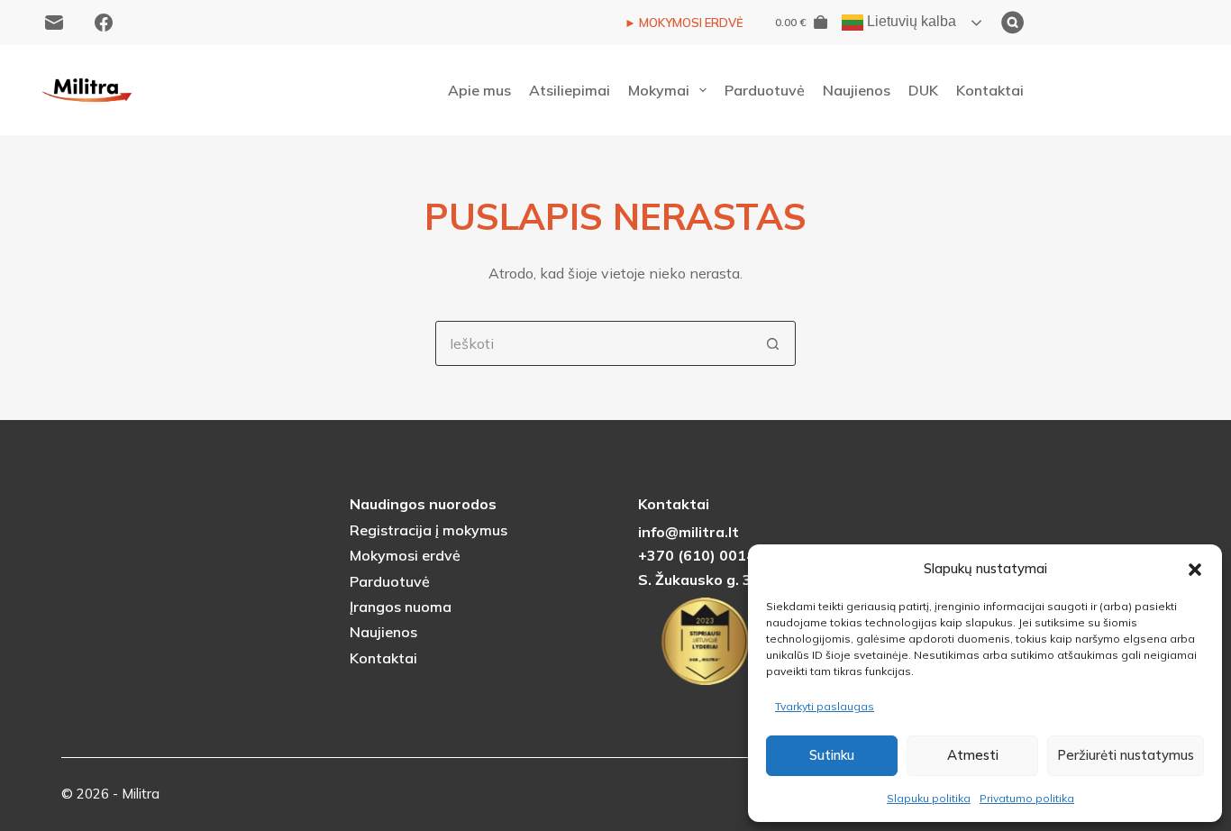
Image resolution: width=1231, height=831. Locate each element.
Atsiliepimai (569, 90)
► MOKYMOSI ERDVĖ (684, 22)
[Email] (54, 23)
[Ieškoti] (1102, 22)
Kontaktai (990, 90)
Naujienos (856, 90)
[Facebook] (104, 23)
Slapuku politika (929, 798)
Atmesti (972, 754)
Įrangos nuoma (400, 607)
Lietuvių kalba (909, 21)
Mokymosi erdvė (405, 555)
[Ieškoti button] (773, 343)
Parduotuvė (765, 90)
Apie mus (479, 90)
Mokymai (658, 90)
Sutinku (831, 754)
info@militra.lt (688, 532)
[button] (1195, 570)
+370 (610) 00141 (701, 555)
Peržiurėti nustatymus (1125, 754)
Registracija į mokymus (428, 530)
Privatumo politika (1027, 798)
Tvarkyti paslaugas (824, 706)
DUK (923, 90)
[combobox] (594, 343)
